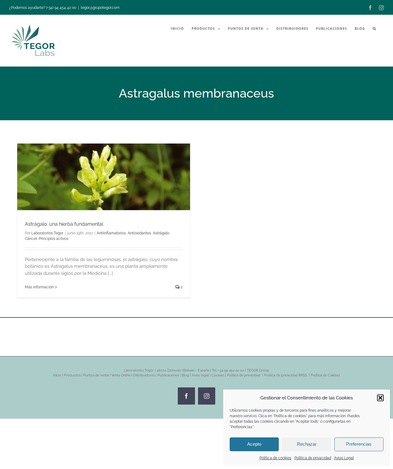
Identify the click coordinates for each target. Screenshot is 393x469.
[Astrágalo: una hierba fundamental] (103, 177)
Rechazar (307, 444)
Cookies (218, 375)
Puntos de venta (96, 375)
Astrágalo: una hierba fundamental (64, 224)
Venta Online (120, 375)
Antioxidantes (139, 233)
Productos (72, 375)
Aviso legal (200, 375)
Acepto (254, 444)
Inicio (57, 375)
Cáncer (31, 238)
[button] (380, 398)
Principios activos (53, 238)
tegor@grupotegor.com (100, 8)
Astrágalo (161, 233)
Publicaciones (168, 375)
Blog (185, 375)
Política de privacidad (312, 458)
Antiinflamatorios (111, 233)
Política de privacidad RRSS (286, 375)
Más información (39, 287)
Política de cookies (275, 458)
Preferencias (359, 444)
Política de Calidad (325, 375)
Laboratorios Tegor (47, 233)
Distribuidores (144, 375)
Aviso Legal (344, 458)
